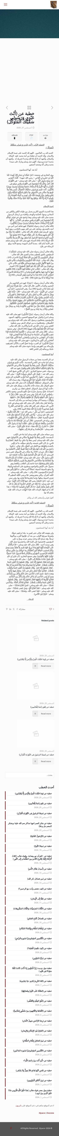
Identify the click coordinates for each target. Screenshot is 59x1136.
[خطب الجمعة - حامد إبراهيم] (53, 4)
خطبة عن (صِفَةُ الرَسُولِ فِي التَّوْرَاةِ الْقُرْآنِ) (36, 755)
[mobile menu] (5, 4)
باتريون (19, 1105)
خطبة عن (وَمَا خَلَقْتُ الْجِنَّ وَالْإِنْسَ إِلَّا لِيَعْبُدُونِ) (35, 659)
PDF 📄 (31, 136)
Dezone (50, 1113)
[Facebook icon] (11, 1128)
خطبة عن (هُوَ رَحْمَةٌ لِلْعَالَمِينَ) (42, 707)
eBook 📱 (15, 136)
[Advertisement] (29, 69)
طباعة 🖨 (45, 136)
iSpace (42, 1113)
